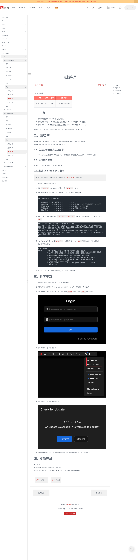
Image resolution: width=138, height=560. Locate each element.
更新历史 (40, 93)
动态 (40, 7)
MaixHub (32, 7)
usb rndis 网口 (71, 177)
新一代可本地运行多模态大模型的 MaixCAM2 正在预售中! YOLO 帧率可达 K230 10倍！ (67, 1)
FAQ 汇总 (49, 7)
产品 (13, 7)
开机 (117, 85)
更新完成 (118, 93)
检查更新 (118, 90)
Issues (69, 504)
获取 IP (117, 88)
